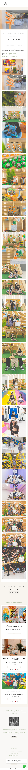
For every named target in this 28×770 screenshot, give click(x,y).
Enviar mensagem (14, 753)
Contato (14, 763)
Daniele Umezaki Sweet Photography (10, 56)
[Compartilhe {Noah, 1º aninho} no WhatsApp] (12, 589)
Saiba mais (14, 736)
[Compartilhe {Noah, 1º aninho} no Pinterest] (17, 589)
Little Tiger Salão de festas (10, 53)
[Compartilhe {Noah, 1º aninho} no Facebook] (10, 589)
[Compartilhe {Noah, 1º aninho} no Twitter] (14, 589)
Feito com (14, 768)
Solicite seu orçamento (14, 592)
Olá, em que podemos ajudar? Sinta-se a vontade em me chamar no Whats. (14, 761)
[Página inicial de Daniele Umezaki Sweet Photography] (5, 3)
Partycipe (9, 54)
